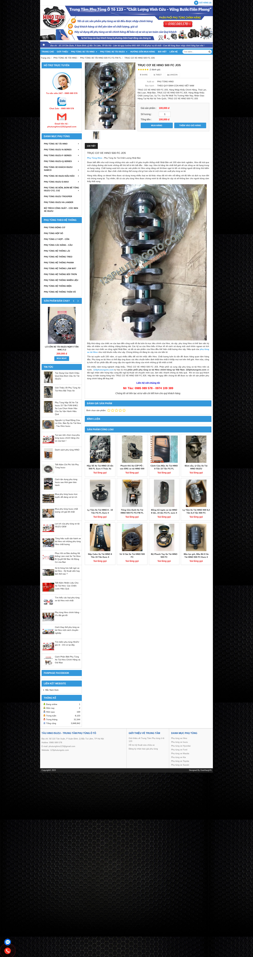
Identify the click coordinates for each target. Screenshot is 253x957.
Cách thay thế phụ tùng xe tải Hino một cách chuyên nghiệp (67, 630)
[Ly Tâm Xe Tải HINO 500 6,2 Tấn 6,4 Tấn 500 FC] (196, 493)
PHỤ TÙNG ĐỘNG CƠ (54, 227)
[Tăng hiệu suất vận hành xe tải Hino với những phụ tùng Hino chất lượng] (48, 548)
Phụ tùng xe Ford (179, 749)
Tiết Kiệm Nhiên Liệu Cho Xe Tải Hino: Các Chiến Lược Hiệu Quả (66, 586)
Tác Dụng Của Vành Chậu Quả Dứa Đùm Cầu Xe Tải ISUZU (67, 376)
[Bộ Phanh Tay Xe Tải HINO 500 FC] (164, 537)
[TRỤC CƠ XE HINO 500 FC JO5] (110, 96)
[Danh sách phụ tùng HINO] (48, 459)
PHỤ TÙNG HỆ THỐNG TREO (58, 257)
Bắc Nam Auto (52, 690)
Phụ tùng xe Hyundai (180, 746)
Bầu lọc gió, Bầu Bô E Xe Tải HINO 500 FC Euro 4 (196, 555)
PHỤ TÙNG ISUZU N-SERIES (57, 149)
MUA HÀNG (156, 125)
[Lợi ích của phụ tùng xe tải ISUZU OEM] (48, 533)
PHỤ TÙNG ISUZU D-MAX (56, 182)
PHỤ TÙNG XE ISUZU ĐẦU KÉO (59, 176)
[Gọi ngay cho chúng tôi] (7, 951)
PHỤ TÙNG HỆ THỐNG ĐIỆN (57, 286)
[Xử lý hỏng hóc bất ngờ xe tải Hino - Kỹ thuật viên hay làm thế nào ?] (48, 577)
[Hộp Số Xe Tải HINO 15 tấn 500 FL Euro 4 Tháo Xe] (100, 449)
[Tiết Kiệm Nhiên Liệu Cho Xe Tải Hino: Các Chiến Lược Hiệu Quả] (48, 592)
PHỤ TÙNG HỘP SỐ (53, 233)
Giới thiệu (62, 51)
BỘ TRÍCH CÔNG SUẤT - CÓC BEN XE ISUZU (61, 209)
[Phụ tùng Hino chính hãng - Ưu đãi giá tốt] (48, 622)
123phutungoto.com (59, 750)
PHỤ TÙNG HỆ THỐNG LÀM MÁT (60, 268)
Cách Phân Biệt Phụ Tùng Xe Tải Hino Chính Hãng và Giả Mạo (67, 660)
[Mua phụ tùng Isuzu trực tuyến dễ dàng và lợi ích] (48, 503)
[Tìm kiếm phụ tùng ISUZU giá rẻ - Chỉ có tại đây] (48, 651)
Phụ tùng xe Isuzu (179, 742)
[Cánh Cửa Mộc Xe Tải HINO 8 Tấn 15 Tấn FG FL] (164, 449)
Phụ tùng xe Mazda (180, 753)
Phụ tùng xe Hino (179, 738)
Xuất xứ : (151, 81)
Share (144, 75)
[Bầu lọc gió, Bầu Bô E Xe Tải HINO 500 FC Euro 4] (196, 537)
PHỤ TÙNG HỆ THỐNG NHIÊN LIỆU (61, 280)
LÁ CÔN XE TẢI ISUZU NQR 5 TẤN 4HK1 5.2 (61, 348)
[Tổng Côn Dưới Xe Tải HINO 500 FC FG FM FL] (132, 493)
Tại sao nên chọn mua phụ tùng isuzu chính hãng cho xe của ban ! (67, 438)
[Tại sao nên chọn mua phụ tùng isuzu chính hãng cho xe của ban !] (48, 444)
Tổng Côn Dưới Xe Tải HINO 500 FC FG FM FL (132, 511)
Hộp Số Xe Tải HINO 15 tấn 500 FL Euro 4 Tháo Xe (100, 467)
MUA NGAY (62, 358)
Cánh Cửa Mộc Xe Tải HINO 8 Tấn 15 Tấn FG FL (164, 467)
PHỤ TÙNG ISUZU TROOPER (58, 196)
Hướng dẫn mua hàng (142, 51)
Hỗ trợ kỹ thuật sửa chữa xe (142, 745)
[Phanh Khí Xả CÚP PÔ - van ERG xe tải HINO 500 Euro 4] (132, 449)
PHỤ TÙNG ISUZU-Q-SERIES (58, 161)
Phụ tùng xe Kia (178, 757)
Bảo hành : (150, 85)
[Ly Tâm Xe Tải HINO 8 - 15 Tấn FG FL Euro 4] (100, 493)
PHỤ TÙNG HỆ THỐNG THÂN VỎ (60, 292)
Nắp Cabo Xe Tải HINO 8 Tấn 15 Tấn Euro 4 (100, 555)
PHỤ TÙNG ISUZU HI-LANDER (58, 202)
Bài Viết (162, 51)
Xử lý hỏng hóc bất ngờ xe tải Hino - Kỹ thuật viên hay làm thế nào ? (67, 571)
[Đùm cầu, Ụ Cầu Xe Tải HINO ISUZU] (196, 449)
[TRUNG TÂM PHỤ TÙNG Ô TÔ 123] (126, 48)
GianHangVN (205, 770)
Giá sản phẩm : (148, 108)
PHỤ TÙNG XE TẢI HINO (83, 51)
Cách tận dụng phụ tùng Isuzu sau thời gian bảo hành (66, 482)
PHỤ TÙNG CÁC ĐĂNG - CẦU (58, 245)
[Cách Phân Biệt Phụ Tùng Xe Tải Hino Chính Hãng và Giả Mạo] (48, 666)
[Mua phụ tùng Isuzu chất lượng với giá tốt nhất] (48, 518)
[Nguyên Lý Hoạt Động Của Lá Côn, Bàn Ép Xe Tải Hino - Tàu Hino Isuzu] (48, 430)
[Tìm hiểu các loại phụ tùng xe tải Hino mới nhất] (48, 607)
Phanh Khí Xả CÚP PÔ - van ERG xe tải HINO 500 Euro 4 (132, 469)
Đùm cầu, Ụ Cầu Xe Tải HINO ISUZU (196, 467)
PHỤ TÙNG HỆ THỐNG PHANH (59, 262)
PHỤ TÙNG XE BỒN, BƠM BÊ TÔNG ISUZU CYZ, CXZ (61, 189)
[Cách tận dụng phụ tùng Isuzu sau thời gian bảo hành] (48, 489)
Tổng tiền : (146, 119)
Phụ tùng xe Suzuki (180, 765)
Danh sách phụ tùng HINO (67, 450)
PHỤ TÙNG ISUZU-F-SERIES (57, 155)
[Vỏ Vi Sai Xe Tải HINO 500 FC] (132, 537)
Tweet (158, 75)
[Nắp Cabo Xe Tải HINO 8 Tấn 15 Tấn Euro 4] (100, 537)
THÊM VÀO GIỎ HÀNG (190, 125)
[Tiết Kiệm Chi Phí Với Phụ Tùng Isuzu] (48, 474)
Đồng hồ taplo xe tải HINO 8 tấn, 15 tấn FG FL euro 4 (164, 511)
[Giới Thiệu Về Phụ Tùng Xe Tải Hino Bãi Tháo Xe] (48, 397)
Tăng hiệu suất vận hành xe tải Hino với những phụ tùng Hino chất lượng (68, 541)
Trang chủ (48, 51)
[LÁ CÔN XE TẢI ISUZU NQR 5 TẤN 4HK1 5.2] (61, 325)
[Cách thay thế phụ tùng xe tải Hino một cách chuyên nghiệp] (48, 636)
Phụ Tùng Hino (94, 158)
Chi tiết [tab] (91, 146)
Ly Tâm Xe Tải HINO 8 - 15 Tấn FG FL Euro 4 (100, 511)
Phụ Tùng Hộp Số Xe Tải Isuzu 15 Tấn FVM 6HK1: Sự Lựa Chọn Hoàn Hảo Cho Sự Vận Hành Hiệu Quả (66, 408)
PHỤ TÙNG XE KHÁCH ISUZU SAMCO (58, 168)
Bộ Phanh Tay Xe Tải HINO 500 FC (164, 555)
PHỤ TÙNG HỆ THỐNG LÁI (57, 251)
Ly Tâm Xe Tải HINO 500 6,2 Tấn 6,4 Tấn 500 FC (196, 511)
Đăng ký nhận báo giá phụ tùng (143, 749)
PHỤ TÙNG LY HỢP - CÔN (56, 239)
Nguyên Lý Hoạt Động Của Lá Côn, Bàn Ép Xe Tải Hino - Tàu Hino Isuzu (68, 423)
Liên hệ (174, 51)
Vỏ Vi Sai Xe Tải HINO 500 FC (132, 555)
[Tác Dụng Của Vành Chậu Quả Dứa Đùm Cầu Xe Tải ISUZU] (48, 382)
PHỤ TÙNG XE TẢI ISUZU (112, 51)
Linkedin (173, 75)
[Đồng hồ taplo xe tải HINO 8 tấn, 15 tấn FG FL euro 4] (164, 493)
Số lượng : (146, 114)
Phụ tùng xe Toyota (180, 761)
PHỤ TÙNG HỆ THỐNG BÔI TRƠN (60, 274)
